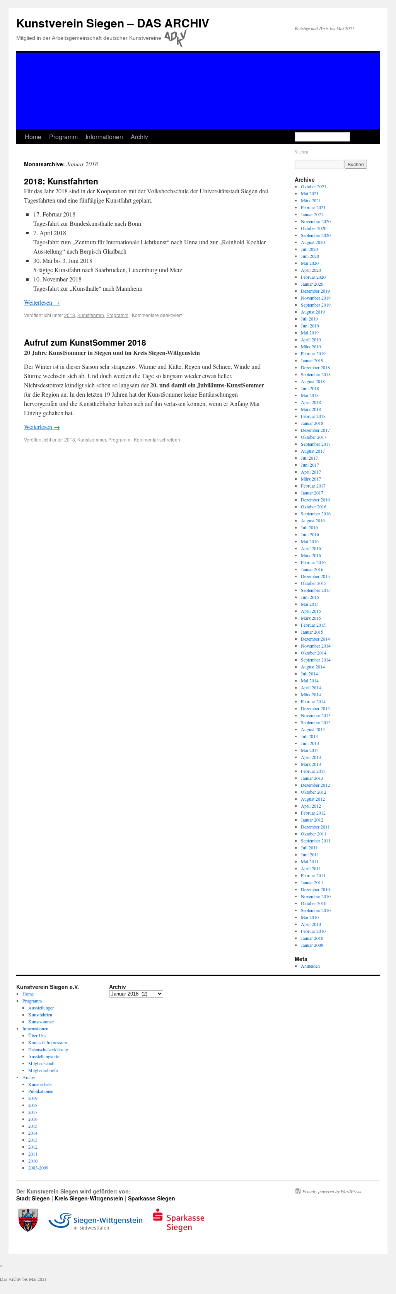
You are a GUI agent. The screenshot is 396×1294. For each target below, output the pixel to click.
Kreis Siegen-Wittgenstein (89, 1198)
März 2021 (311, 200)
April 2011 (311, 868)
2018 (69, 315)
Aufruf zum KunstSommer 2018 (85, 342)
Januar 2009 (312, 945)
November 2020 (316, 221)
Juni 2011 (310, 854)
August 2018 (313, 381)
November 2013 (316, 715)
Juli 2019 (309, 318)
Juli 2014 (309, 673)
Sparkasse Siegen (151, 1198)
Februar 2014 (313, 701)
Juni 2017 (310, 465)
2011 (33, 1154)
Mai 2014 (310, 680)
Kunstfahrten (90, 315)
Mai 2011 (310, 861)
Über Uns (37, 1035)
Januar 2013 (312, 778)
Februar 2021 (313, 207)
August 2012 (313, 799)
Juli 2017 (309, 458)
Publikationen (40, 1091)
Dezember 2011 (315, 826)
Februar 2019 (313, 353)
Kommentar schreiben (157, 439)
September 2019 (316, 305)
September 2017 (316, 444)
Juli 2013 (309, 736)
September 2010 (316, 910)
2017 (33, 1112)
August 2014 (313, 666)
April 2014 (311, 687)
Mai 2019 (310, 332)
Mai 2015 (310, 604)
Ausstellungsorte (43, 1056)
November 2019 (316, 298)
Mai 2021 (310, 193)
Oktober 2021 (313, 186)
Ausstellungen (41, 1007)
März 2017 (311, 479)
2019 (33, 1098)
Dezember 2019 (315, 291)
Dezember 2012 (315, 785)
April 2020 (311, 270)
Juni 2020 (310, 256)
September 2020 (316, 235)
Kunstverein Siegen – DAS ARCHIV (112, 22)
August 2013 (313, 729)
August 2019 (313, 312)
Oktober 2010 (313, 903)
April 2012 (311, 806)
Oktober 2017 (313, 437)
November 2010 (316, 896)
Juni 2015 (310, 597)
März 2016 (311, 555)
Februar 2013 (313, 771)
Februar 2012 (313, 813)
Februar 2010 (313, 931)
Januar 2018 (312, 423)
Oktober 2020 (313, 228)
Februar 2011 (313, 875)
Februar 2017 (313, 485)
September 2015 (316, 590)
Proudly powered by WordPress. (332, 1191)
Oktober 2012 (313, 792)
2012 (33, 1147)
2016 (33, 1119)
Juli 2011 (309, 847)
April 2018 (311, 402)
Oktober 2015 (313, 583)
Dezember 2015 (315, 576)
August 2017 (313, 451)
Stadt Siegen (33, 1198)
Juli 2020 (309, 249)
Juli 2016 (309, 527)
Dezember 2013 (315, 708)
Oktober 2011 (313, 833)
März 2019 (311, 346)
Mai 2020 (310, 263)
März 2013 (311, 764)
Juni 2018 (310, 388)
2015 (33, 1126)
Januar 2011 (312, 882)
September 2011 (316, 840)
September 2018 (316, 374)
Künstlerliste (39, 1084)
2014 (33, 1133)
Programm (63, 136)
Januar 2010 (312, 938)
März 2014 (311, 694)
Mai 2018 (310, 395)
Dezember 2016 (315, 499)
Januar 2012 (312, 820)
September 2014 (316, 659)
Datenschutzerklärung (48, 1049)
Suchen (301, 151)
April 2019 (311, 339)
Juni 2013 (310, 743)
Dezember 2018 (315, 367)
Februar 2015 (313, 625)
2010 (33, 1161)
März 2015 (311, 618)
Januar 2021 (312, 214)
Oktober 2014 (313, 653)
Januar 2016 (312, 569)
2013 (33, 1140)
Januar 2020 (312, 284)
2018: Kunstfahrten (61, 181)
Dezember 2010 (315, 889)
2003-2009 (38, 1167)
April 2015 (311, 611)
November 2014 (316, 646)
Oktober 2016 (313, 506)
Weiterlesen (42, 302)
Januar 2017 (312, 492)
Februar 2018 (313, 416)
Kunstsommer (91, 439)
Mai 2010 (310, 917)
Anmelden (310, 966)
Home (33, 136)
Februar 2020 (313, 277)
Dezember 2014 (315, 639)
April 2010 (311, 924)
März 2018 (311, 409)
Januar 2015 (312, 632)
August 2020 (313, 242)
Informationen (104, 136)
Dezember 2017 (315, 430)
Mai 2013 (310, 750)
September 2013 (316, 722)
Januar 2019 (312, 360)
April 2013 (311, 757)
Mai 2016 (310, 541)
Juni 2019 (310, 325)
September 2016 (316, 513)
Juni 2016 (310, 534)
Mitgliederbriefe (43, 1070)
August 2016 (313, 520)
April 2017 (311, 472)
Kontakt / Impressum (47, 1042)
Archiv (139, 136)
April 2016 (311, 548)
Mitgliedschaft (41, 1063)
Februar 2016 (313, 562)
